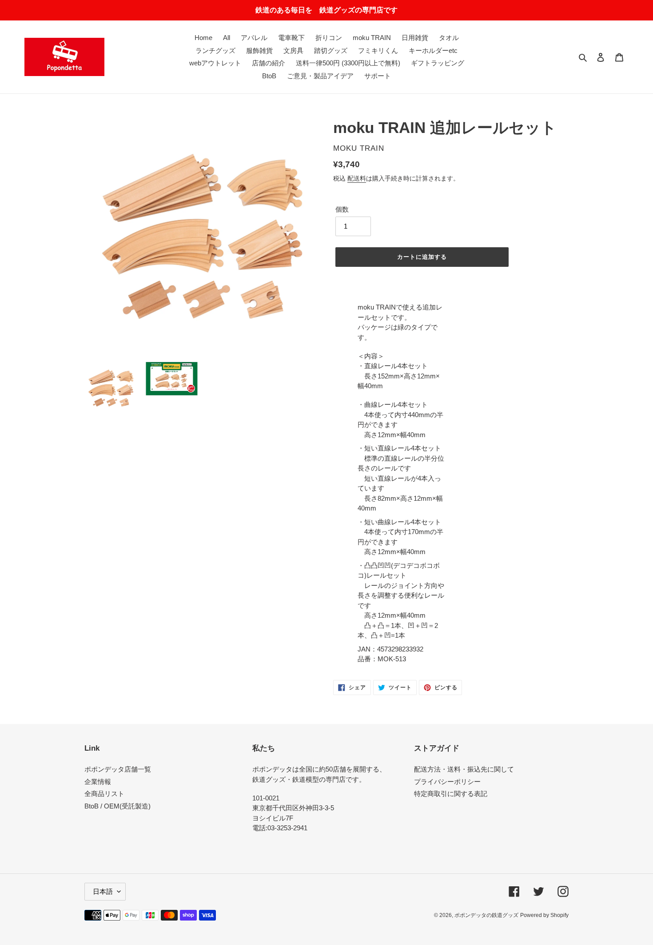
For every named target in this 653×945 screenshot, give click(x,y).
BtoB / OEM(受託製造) (117, 806)
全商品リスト (104, 793)
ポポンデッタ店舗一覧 (117, 769)
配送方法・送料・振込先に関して (464, 769)
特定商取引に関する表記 (450, 793)
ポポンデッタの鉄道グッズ (486, 915)
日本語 (103, 891)
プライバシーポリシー (447, 781)
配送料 (356, 178)
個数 (342, 209)
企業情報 (97, 781)
